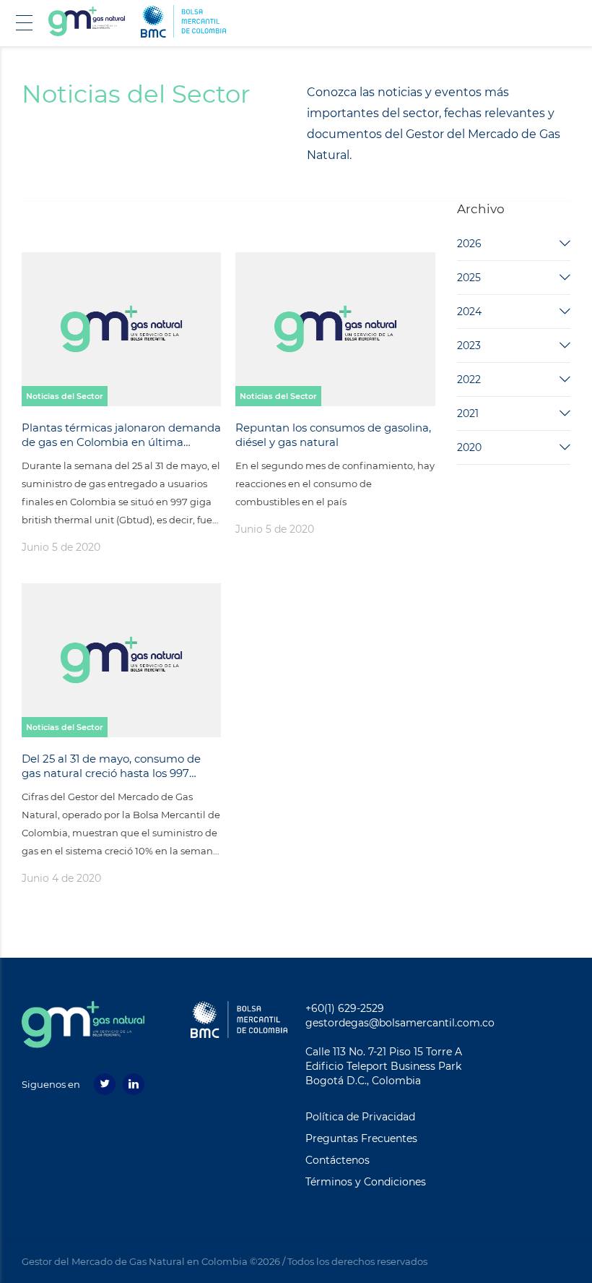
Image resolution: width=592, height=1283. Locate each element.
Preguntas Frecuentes (361, 1138)
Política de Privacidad (360, 1116)
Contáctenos (337, 1160)
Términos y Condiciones (365, 1181)
